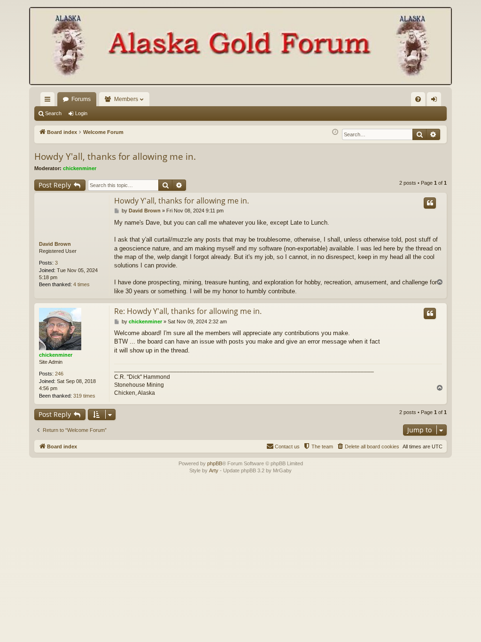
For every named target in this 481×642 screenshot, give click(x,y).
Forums (81, 99)
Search (53, 113)
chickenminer (79, 168)
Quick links (49, 101)
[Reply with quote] (430, 203)
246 (59, 373)
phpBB (214, 463)
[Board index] (240, 47)
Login (81, 113)
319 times (84, 396)
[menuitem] (418, 99)
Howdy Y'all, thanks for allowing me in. (115, 156)
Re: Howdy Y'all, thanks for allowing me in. (188, 311)
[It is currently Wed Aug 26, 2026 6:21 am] (335, 132)
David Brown (55, 244)
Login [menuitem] (436, 101)
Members (126, 99)
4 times (81, 284)
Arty (213, 470)
